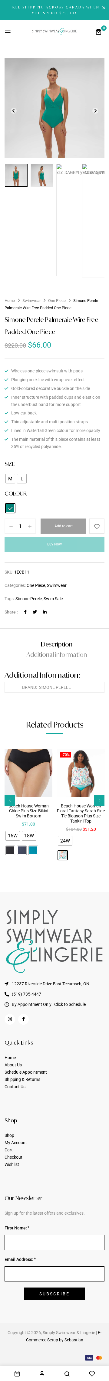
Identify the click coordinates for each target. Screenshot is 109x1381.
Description (56, 644)
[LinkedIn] (45, 612)
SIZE (10, 463)
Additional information (57, 654)
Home (10, 300)
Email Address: (19, 1259)
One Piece (57, 300)
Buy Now (54, 544)
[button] (98, 31)
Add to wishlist (96, 526)
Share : (11, 612)
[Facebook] (25, 612)
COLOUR (16, 493)
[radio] (10, 478)
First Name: (16, 1228)
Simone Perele (28, 598)
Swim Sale (53, 598)
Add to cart (63, 526)
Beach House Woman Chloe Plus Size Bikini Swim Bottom (28, 811)
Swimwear (31, 300)
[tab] (56, 644)
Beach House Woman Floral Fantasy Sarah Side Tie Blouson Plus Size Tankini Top (81, 813)
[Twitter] (35, 612)
